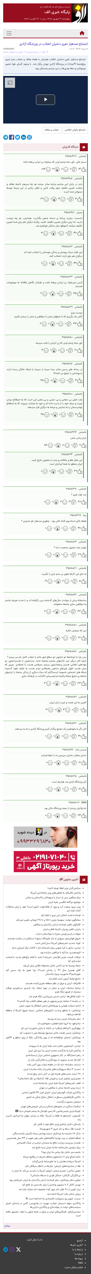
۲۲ (79, 638)
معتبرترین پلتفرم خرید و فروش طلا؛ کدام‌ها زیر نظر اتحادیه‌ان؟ (49, 1079)
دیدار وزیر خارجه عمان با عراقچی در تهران (60, 1088)
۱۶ (80, 763)
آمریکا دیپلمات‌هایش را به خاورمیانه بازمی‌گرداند (56, 1162)
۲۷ (79, 502)
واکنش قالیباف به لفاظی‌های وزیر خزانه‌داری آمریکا (55, 893)
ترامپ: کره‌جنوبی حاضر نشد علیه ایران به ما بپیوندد (55, 1046)
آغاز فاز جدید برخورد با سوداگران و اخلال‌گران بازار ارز (54, 1060)
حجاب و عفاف (51, 130)
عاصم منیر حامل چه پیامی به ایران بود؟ (61, 1152)
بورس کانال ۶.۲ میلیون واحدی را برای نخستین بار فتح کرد (51, 1185)
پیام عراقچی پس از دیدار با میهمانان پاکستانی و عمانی (53, 898)
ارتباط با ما (77, 1250)
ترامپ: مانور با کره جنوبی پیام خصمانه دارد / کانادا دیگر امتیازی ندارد (46, 948)
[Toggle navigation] (9, 33)
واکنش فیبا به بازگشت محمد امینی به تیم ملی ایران (54, 1051)
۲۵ (42, 380)
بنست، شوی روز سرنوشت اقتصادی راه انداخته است (54, 1199)
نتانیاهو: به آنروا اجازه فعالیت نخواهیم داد (59, 1024)
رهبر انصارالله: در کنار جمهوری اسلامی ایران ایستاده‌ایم (53, 1055)
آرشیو (80, 1241)
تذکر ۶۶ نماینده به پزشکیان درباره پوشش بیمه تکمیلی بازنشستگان (47, 1134)
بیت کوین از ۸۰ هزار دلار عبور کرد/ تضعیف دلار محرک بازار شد (50, 1190)
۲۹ (41, 199)
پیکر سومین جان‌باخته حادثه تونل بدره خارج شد (56, 1148)
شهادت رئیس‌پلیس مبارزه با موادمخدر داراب (58, 934)
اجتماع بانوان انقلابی (75, 130)
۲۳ (79, 683)
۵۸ (45, 445)
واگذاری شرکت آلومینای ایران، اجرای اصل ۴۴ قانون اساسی (51, 1093)
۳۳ (75, 324)
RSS (80, 1263)
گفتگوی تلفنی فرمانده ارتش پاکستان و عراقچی (57, 925)
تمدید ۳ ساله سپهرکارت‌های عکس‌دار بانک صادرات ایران (52, 1069)
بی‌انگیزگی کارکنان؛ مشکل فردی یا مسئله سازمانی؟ (55, 1176)
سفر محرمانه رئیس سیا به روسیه (64, 1019)
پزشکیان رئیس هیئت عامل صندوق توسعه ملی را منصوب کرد (50, 1033)
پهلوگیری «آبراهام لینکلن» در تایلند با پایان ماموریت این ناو (51, 1028)
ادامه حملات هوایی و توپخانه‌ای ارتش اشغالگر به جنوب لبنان (50, 1006)
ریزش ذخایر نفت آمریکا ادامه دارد (64, 1194)
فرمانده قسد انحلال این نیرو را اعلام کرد (61, 915)
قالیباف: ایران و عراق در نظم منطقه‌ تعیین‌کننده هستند (53, 984)
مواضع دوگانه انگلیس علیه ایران (64, 902)
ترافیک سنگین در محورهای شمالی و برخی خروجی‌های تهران (51, 1107)
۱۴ (79, 169)
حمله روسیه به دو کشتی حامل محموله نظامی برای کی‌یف (52, 966)
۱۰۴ (43, 169)
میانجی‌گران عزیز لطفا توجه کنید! (64, 888)
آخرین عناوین (70, 879)
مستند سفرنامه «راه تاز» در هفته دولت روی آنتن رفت (54, 1065)
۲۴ (79, 815)
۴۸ (75, 263)
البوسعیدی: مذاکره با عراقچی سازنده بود (60, 953)
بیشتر (7, 1226)
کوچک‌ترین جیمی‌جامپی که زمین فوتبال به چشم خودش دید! (49, 1111)
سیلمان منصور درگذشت (69, 1102)
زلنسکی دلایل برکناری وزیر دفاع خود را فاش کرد (57, 1124)
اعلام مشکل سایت (74, 1268)
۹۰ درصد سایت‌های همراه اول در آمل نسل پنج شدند (54, 1074)
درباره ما (79, 1254)
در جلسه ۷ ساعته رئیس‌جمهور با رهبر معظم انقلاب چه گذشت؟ (49, 1001)
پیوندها (79, 1259)
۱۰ (63, 445)
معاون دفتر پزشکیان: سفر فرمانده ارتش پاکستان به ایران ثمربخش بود (45, 1180)
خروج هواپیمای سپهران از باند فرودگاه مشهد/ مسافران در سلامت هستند (44, 939)
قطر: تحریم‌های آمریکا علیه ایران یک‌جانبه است (57, 1083)
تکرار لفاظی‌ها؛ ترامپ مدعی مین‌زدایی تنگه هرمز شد (55, 997)
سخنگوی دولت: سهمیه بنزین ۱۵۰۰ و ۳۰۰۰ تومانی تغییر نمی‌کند (48, 920)
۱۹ (46, 581)
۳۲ (79, 611)
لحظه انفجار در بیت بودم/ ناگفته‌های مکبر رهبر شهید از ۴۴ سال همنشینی (44, 1138)
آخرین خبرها (76, 1245)
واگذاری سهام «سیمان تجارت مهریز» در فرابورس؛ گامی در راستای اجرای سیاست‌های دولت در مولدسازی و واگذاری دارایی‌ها (43, 1205)
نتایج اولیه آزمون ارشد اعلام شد (64, 979)
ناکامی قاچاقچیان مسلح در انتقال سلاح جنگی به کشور (53, 1097)
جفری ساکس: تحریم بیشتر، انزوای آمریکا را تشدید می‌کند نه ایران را (46, 1171)
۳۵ (75, 293)
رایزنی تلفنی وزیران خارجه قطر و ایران (62, 929)
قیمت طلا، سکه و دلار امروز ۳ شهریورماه (60, 1129)
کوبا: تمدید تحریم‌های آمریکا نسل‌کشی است (58, 943)
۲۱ (75, 350)
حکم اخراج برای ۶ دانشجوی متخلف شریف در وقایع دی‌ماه (52, 1157)
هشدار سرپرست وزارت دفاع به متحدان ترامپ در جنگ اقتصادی (49, 1143)
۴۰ (79, 736)
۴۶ (75, 233)
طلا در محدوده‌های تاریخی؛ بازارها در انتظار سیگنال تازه (53, 1166)
